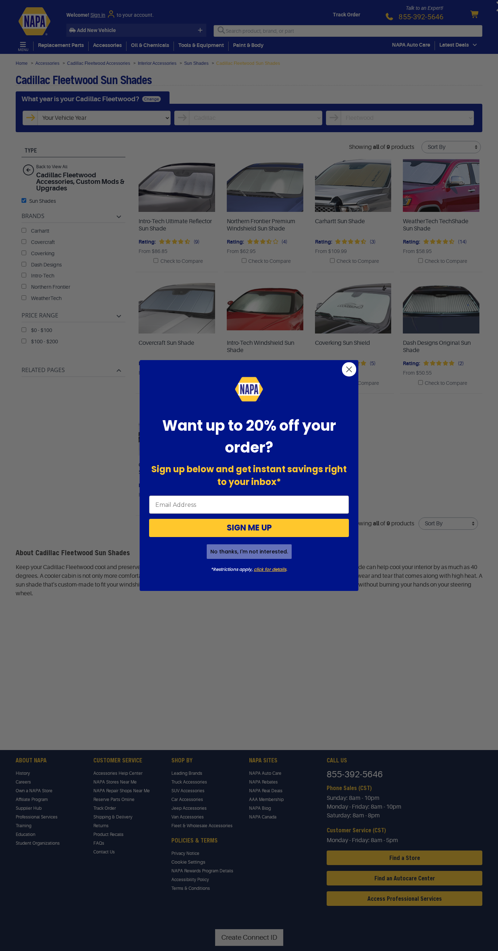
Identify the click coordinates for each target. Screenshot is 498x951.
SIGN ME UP (249, 527)
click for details (270, 569)
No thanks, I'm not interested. (249, 551)
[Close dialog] (349, 369)
